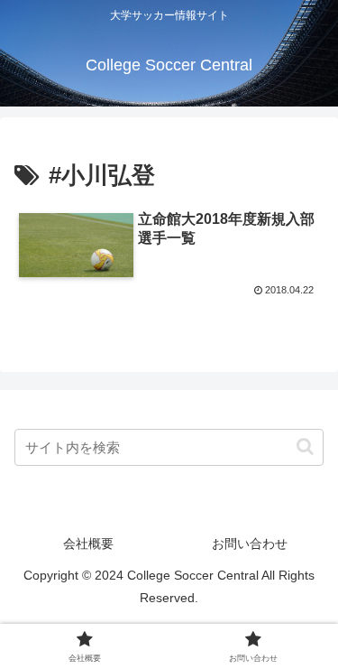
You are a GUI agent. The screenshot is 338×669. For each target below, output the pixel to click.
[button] (305, 446)
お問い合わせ (250, 543)
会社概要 (88, 543)
